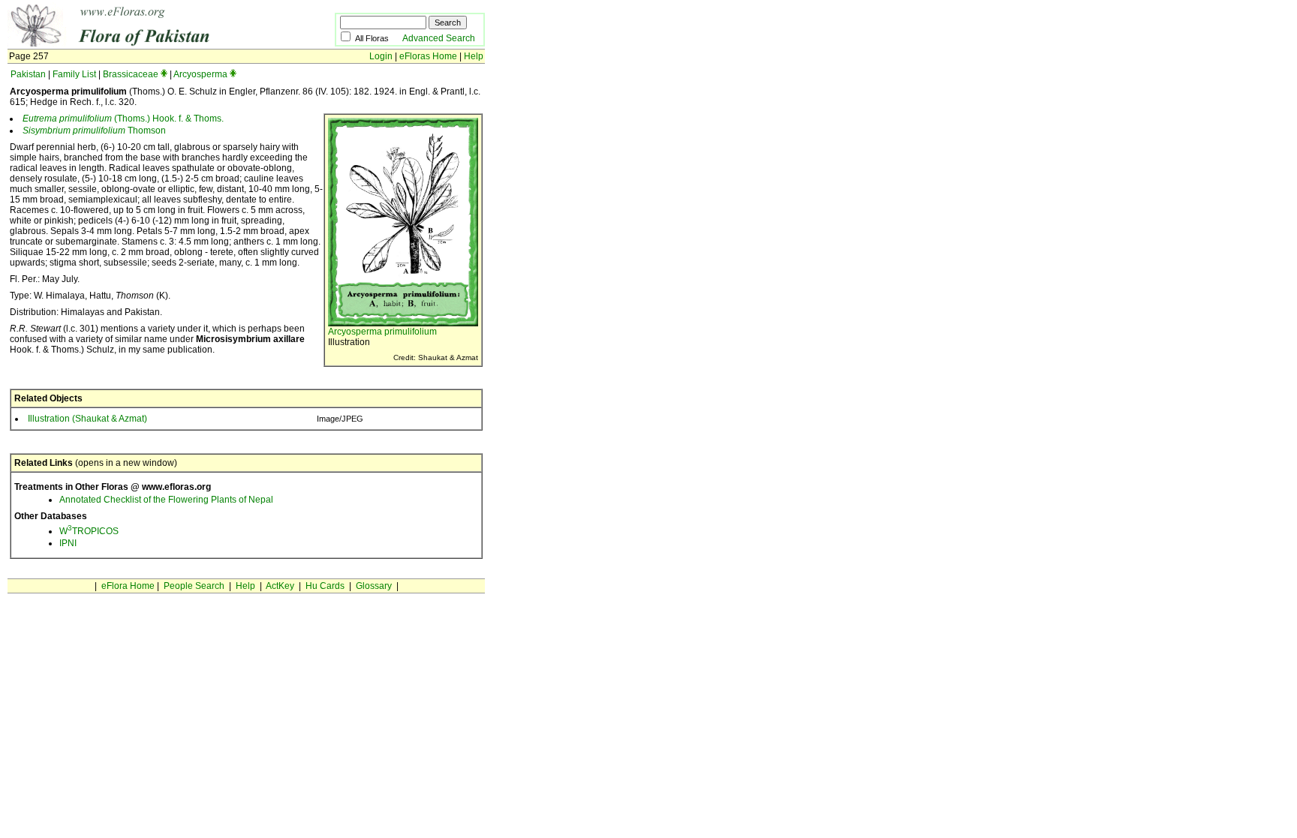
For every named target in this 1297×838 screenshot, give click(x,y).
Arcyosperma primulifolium (382, 331)
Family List (74, 74)
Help (473, 56)
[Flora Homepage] (148, 43)
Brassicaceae (130, 74)
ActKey (280, 586)
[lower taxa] (164, 74)
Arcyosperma (200, 74)
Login (381, 56)
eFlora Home (128, 586)
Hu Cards (325, 586)
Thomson (94, 130)
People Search (194, 586)
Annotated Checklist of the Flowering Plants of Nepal (166, 499)
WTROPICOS (89, 531)
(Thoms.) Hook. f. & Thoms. (123, 118)
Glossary (374, 586)
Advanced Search (438, 38)
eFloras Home (428, 56)
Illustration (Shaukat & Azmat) (87, 418)
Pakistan (28, 74)
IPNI (68, 543)
